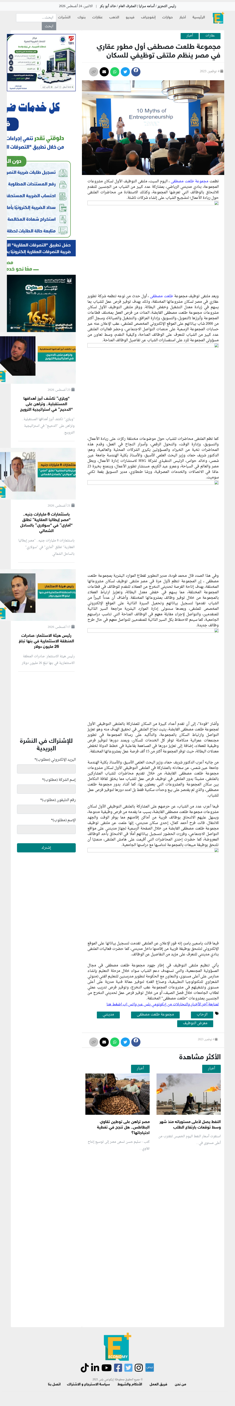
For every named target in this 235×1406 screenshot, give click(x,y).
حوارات (167, 17)
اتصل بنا (54, 1384)
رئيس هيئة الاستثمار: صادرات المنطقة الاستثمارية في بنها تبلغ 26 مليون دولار (46, 641)
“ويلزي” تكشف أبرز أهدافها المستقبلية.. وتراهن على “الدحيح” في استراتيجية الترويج (46, 404)
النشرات (64, 17)
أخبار (182, 17)
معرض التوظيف (195, 1023)
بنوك (82, 17)
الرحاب (202, 1015)
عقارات (97, 17)
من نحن (180, 1384)
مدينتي (108, 1015)
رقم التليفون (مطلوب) (58, 800)
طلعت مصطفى (162, 296)
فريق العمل (158, 1384)
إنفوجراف (148, 17)
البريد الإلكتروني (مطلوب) (55, 760)
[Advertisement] (137, 1209)
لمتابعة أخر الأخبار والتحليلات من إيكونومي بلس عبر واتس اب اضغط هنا (162, 1004)
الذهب (114, 17)
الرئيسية (199, 17)
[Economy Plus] (218, 18)
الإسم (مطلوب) (63, 820)
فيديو (130, 17)
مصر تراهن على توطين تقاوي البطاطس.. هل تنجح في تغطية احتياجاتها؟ (123, 1128)
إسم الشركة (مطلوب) (59, 780)
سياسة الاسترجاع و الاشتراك (88, 1384)
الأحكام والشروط (130, 1384)
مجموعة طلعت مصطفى (189, 181)
